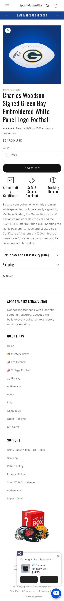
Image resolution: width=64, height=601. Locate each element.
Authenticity (14, 386)
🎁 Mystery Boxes (18, 353)
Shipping (12, 457)
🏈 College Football (19, 370)
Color (6, 147)
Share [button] (10, 275)
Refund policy (29, 591)
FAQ (9, 402)
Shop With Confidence (21, 482)
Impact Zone (15, 498)
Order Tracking (16, 418)
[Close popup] (58, 556)
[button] (7, 6)
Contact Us (14, 410)
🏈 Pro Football (16, 361)
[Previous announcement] (6, 15)
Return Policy (15, 466)
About (10, 394)
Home (10, 345)
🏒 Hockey (13, 378)
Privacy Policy (16, 474)
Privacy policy (46, 591)
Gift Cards (13, 426)
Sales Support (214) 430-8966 (26, 449)
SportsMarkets (30, 586)
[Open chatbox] (56, 593)
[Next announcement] (57, 15)
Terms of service (33, 596)
